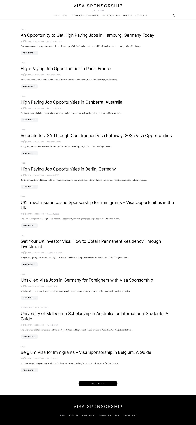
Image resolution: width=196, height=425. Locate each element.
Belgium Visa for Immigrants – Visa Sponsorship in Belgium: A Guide (86, 352)
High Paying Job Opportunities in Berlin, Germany (68, 169)
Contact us (141, 15)
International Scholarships (85, 15)
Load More (96, 383)
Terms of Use (129, 415)
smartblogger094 (35, 41)
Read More (28, 53)
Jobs (65, 15)
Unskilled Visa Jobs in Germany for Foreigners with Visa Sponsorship (87, 280)
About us (127, 15)
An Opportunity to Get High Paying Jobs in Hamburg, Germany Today (87, 35)
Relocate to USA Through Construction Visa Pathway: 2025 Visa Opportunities (96, 135)
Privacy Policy (88, 415)
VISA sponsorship (98, 5)
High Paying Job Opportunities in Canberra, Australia (71, 102)
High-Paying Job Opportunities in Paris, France (66, 68)
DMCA (116, 415)
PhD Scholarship (111, 15)
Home (56, 15)
